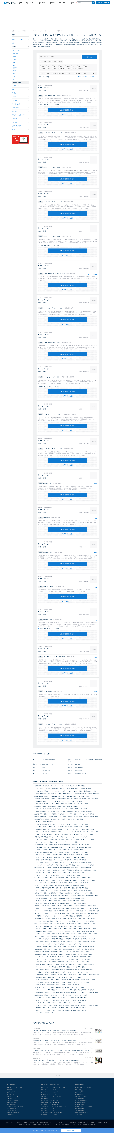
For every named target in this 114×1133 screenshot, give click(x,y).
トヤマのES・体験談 (39, 984)
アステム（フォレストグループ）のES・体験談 (46, 1000)
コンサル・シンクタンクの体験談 (83, 1087)
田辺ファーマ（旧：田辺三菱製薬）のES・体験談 (47, 809)
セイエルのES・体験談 (60, 849)
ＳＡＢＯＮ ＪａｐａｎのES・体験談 (88, 992)
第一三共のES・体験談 (58, 788)
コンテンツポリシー (103, 1122)
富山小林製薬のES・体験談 (92, 911)
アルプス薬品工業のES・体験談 (76, 900)
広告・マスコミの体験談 (81, 1096)
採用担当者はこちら (48, 1124)
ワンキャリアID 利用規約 (62, 1124)
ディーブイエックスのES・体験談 (43, 911)
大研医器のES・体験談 (57, 939)
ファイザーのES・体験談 (41, 791)
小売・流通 (14, 122)
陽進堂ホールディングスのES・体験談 (81, 877)
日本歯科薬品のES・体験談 (88, 939)
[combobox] (84, 3)
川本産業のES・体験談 (70, 954)
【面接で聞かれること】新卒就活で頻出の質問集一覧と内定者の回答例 (56, 1060)
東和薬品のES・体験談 (87, 811)
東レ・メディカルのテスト (75, 764)
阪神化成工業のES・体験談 (90, 934)
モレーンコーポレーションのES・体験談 (45, 956)
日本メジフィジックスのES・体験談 (57, 977)
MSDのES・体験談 (69, 854)
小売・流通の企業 (11, 1110)
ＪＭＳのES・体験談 (88, 946)
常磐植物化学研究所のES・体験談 (61, 967)
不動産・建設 (15, 107)
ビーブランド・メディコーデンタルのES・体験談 (47, 959)
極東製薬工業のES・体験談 (71, 893)
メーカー (14, 46)
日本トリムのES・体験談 (78, 908)
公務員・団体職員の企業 (13, 1112)
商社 (13, 89)
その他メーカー (16, 85)
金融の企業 (9, 1089)
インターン (87, 73)
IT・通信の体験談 (79, 1094)
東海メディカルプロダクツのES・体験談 (45, 903)
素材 (14, 76)
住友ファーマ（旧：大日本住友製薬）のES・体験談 (84, 798)
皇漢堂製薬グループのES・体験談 (56, 984)
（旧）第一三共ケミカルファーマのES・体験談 (46, 979)
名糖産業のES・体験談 (53, 964)
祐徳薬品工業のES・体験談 (41, 951)
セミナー (70, 73)
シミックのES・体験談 (54, 801)
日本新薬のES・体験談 (40, 801)
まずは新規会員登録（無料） (68, 110)
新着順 (92, 76)
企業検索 (20, 3)
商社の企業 (9, 1093)
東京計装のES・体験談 (88, 949)
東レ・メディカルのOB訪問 (75, 770)
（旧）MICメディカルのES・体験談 (43, 842)
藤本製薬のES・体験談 (75, 974)
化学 (14, 73)
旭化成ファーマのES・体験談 (59, 1002)
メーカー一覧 (16, 50)
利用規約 (32, 1122)
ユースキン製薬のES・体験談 (88, 870)
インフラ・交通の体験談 (81, 1100)
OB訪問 (78, 73)
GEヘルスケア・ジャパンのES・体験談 (77, 997)
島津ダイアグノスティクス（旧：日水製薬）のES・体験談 (61, 880)
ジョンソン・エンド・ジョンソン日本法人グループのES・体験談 (68, 786)
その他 (81, 68)
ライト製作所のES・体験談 (58, 941)
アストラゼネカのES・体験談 (74, 791)
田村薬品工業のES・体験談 (41, 941)
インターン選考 (46, 61)
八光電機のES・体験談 (85, 867)
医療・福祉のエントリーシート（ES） (50, 1108)
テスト (48, 73)
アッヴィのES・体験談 (40, 847)
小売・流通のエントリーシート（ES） (50, 1110)
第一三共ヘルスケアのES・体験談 (63, 826)
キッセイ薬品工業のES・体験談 (56, 811)
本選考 (54, 61)
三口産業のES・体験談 (75, 977)
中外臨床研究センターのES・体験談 (57, 883)
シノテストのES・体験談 (79, 860)
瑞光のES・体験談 (39, 936)
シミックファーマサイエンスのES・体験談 (57, 936)
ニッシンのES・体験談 (40, 883)
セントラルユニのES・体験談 (57, 913)
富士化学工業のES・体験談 (88, 979)
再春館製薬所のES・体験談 (55, 847)
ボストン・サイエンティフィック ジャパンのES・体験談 (49, 839)
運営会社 (19, 1122)
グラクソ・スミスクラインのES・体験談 (59, 793)
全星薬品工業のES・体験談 (71, 939)
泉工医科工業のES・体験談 (58, 972)
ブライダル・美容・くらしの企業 (15, 1106)
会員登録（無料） (71, 1130)
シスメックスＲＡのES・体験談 (85, 865)
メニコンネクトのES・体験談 (42, 872)
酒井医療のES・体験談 (82, 888)
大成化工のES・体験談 (57, 969)
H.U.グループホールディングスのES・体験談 (46, 865)
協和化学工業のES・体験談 (71, 969)
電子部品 (15, 70)
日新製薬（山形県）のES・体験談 (43, 860)
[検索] (93, 2)
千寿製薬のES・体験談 (73, 870)
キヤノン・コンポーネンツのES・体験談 (77, 972)
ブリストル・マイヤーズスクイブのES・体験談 (73, 1000)
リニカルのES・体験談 (72, 862)
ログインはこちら (67, 114)
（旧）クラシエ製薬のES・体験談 (43, 857)
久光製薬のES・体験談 (40, 814)
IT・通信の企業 (10, 1094)
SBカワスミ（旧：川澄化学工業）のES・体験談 (66, 834)
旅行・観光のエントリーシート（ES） (50, 1104)
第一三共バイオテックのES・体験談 (43, 877)
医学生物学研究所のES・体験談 (42, 867)
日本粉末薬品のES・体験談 (41, 916)
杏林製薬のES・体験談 (40, 816)
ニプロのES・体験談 (66, 803)
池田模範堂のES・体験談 (41, 995)
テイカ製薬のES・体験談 (91, 913)
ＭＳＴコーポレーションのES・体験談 (44, 990)
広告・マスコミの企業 (12, 1096)
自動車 (14, 65)
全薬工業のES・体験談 (60, 946)
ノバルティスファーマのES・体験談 (60, 798)
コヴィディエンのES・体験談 (57, 791)
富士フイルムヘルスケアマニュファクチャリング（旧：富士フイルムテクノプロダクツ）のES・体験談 (61, 824)
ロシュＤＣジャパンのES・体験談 (59, 895)
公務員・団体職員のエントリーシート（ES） (52, 1112)
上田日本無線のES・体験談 (41, 992)
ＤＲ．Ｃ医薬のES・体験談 (41, 972)
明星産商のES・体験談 (73, 984)
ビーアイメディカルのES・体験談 (58, 974)
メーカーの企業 (11, 1091)
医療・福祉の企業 (11, 1108)
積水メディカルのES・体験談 (67, 865)
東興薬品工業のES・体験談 (63, 987)
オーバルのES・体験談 (78, 987)
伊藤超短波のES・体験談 (86, 862)
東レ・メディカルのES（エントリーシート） (45, 764)
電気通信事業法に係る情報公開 (76, 1122)
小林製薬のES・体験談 (93, 793)
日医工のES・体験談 (57, 854)
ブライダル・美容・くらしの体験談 (83, 1106)
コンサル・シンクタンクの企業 (14, 1087)
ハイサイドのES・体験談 (41, 974)
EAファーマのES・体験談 (41, 913)
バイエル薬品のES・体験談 (78, 793)
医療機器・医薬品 (17, 82)
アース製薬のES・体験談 (78, 857)
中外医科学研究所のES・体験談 (61, 908)
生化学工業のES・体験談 (72, 839)
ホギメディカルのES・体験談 (86, 814)
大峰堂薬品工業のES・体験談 (82, 916)
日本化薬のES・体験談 (40, 811)
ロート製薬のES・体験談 (69, 796)
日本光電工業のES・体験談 (70, 806)
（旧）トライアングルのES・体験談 (70, 875)
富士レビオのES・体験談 (87, 839)
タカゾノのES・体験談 (40, 977)
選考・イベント (30, 2)
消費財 (14, 56)
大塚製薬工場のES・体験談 (41, 819)
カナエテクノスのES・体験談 (42, 934)
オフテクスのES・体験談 (75, 928)
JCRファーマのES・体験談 (83, 959)
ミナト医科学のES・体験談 (41, 895)
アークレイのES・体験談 (57, 862)
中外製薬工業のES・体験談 (55, 893)
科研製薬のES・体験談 (40, 806)
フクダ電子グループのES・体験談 (43, 834)
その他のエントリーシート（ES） (49, 1114)
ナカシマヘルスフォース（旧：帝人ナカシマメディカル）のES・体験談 (68, 995)
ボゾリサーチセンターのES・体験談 (43, 885)
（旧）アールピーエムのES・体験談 (43, 926)
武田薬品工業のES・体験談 (41, 786)
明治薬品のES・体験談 (57, 951)
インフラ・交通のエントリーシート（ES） (51, 1100)
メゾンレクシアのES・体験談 (42, 967)
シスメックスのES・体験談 (41, 798)
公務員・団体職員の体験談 (81, 1112)
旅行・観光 (14, 111)
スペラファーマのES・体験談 (42, 1010)
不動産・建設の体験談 (80, 1102)
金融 (13, 43)
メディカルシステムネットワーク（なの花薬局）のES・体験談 (71, 852)
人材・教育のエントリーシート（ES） (50, 1098)
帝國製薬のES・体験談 (66, 890)
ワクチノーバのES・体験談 (77, 895)
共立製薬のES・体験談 (86, 956)
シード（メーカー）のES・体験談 (82, 890)
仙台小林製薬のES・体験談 (67, 888)
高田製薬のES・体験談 (40, 949)
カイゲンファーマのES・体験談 (91, 974)
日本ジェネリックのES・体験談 (62, 860)
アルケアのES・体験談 (57, 992)
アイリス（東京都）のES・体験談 (61, 1010)
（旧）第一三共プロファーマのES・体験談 (85, 905)
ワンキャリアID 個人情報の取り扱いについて (83, 1124)
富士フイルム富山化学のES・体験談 (43, 821)
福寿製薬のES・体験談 (89, 941)
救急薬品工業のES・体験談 (62, 885)
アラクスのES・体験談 (87, 893)
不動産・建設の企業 (12, 1102)
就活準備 (52, 2)
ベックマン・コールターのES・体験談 (71, 964)
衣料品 (14, 59)
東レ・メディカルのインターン (41, 773)
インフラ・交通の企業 (12, 1100)
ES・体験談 (42, 2)
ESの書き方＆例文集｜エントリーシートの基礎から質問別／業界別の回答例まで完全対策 (61, 1050)
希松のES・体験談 (76, 934)
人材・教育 (14, 100)
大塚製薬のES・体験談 (85, 788)
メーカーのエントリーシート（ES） (49, 1091)
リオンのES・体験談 (71, 814)
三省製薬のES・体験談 (61, 926)
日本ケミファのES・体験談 (58, 819)
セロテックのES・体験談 (76, 911)
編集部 (25, 1122)
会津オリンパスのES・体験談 (42, 854)
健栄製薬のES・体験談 (40, 893)
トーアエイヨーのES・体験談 (42, 870)
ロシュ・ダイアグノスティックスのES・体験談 (46, 875)
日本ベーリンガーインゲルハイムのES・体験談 (46, 803)
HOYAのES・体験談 (56, 832)
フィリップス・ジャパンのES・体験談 (72, 801)
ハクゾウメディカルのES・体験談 (43, 900)
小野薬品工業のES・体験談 (75, 816)
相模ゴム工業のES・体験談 (61, 911)
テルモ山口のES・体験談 (74, 918)
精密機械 (15, 68)
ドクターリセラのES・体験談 (42, 944)
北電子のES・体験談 (39, 964)
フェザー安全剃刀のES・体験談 (75, 819)
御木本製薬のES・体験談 (58, 997)
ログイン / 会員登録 (103, 2)
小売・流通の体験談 (79, 1110)
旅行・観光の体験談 (79, 1104)
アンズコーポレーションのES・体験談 (66, 990)
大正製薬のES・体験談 (40, 793)
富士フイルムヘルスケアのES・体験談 (69, 1005)
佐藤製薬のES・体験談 (64, 844)
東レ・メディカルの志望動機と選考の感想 (44, 759)
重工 (14, 79)
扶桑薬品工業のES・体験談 (41, 982)
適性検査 (73, 3)
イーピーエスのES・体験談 (81, 803)
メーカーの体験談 (79, 1091)
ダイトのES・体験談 (64, 898)
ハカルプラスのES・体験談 (55, 954)
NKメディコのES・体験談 (56, 837)
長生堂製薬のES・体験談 (78, 898)
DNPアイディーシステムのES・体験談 (68, 956)
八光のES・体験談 (39, 890)
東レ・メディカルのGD (39, 767)
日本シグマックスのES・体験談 (76, 872)
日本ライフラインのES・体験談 (42, 908)
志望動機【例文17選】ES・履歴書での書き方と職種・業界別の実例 (54, 1040)
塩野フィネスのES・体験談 (78, 1007)
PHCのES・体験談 (39, 880)
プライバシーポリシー (60, 1122)
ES (42, 73)
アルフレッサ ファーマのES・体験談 (78, 883)
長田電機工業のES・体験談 (58, 982)
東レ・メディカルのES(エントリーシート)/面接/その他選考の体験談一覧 (85, 760)
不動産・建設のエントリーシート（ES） (51, 1102)
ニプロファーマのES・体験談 (73, 944)
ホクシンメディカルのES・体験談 (89, 1005)
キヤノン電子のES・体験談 (41, 939)
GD (55, 73)
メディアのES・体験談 (89, 918)
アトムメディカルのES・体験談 (86, 880)
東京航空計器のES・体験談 (85, 954)
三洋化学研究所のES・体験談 (86, 990)
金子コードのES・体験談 (78, 967)
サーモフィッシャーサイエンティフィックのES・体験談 (49, 923)
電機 (14, 62)
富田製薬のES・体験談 (40, 931)
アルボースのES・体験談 (54, 949)
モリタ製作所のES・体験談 (78, 903)
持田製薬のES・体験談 (81, 809)
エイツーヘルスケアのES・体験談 (43, 826)
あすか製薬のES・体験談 (58, 870)
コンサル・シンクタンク (18, 39)
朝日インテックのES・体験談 (90, 832)
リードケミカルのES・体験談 (42, 1002)
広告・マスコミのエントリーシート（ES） (51, 1096)
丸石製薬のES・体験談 (90, 928)
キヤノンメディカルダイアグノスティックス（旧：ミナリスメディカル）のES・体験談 (71, 829)
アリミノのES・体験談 (68, 959)
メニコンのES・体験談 (87, 834)
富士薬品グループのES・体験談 (80, 844)
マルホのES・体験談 (69, 847)
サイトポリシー (91, 1122)
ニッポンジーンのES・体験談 (78, 936)
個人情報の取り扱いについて (44, 1122)
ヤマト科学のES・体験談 (74, 946)
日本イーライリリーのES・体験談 (43, 849)
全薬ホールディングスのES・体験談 (43, 1013)
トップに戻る (56, 1075)
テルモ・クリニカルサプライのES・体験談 (45, 898)
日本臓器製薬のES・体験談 (84, 847)
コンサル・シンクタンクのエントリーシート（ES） (53, 1087)
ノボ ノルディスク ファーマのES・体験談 (76, 837)
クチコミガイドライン (24, 1124)
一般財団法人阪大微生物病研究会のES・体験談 (65, 867)
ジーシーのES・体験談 (75, 1002)
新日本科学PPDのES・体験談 (62, 857)
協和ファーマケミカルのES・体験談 (79, 962)
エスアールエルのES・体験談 (75, 849)
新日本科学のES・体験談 (41, 837)
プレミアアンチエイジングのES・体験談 (59, 1007)
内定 (94, 73)
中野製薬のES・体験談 (70, 992)
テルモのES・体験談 (83, 796)
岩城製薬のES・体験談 (40, 1007)
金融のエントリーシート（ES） (48, 1089)
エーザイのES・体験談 (72, 788)
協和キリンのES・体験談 (54, 806)
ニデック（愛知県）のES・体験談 (57, 816)
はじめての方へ (10, 1122)
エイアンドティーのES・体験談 (85, 921)
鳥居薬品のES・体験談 (73, 811)
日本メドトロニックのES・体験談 (43, 946)
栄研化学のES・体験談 (40, 829)
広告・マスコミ (16, 96)
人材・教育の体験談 (79, 1098)
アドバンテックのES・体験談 (42, 997)
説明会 (60, 61)
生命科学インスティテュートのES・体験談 (78, 982)
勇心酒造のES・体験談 (87, 969)
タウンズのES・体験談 (52, 890)
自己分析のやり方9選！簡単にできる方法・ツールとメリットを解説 (55, 1030)
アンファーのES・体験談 (60, 928)
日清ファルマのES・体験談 (41, 832)
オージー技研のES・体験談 (41, 862)
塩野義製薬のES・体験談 (41, 796)
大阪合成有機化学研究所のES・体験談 (58, 962)
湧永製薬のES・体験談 (40, 954)
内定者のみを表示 (82, 76)
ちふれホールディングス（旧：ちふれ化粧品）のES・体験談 (64, 931)
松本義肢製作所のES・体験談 (42, 918)
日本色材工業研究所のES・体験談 (70, 979)
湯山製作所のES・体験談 (78, 885)
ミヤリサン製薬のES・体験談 (73, 923)
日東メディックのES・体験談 (64, 905)
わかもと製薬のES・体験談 (59, 918)
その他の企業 (10, 1114)
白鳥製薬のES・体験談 (89, 923)
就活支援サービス (63, 3)
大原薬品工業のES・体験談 (91, 816)
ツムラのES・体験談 (67, 809)
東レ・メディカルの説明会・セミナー (43, 770)
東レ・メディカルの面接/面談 (75, 767)
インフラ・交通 (16, 104)
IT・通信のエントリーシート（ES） (49, 1094)
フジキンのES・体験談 (58, 944)
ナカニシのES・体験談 (92, 908)
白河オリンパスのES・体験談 (67, 921)
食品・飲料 (15, 53)
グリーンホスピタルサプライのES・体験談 (45, 1005)
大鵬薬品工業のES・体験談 (41, 969)
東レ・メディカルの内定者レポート (77, 773)
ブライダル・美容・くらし (18, 115)
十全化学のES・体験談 (92, 895)
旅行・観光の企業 (11, 1104)
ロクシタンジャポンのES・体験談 (61, 934)
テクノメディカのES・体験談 (75, 913)
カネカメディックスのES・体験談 (43, 928)
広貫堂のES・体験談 (88, 964)
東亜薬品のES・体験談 (88, 931)
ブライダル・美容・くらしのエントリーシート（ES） (54, 1106)
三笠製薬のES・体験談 (82, 854)
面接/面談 (61, 73)
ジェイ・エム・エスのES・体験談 (72, 832)
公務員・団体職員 (16, 126)
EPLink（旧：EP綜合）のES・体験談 (44, 987)
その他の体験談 (78, 1114)
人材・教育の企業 (11, 1098)
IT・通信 (14, 93)
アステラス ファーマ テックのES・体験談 (62, 916)
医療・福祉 (14, 118)
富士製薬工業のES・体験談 (81, 826)
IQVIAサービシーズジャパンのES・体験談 (45, 844)
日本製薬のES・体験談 (40, 962)
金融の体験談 (78, 1089)
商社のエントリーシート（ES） (48, 1093)
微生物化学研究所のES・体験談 (71, 949)
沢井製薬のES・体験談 (60, 900)
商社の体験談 (78, 1093)
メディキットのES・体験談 (74, 941)
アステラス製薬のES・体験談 (42, 788)
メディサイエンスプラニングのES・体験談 (66, 842)
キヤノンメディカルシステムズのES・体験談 (46, 921)
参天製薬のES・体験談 (90, 791)
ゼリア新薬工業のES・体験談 (56, 814)
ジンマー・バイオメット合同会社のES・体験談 (76, 951)
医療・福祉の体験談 (79, 1108)
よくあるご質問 (37, 1124)
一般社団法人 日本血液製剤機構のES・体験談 (46, 888)
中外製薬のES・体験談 (55, 796)
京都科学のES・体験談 (75, 926)
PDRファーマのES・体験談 (78, 1010)
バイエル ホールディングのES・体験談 (44, 905)
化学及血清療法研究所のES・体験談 (43, 852)
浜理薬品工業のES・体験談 (62, 877)
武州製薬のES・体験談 (64, 903)
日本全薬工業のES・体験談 (59, 872)
